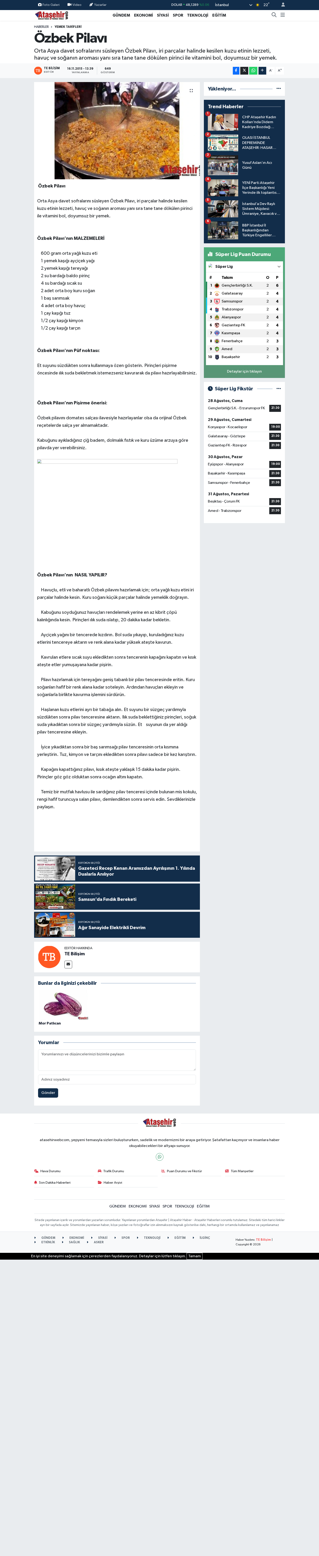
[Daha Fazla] (262, 71)
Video (77, 5)
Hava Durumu (50, 1171)
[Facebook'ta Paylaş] (236, 71)
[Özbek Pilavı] (117, 130)
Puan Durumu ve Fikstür (184, 1171)
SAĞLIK (74, 1242)
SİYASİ (163, 15)
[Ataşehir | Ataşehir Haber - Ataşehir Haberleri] (51, 15)
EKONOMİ (143, 15)
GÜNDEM (121, 15)
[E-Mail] (68, 964)
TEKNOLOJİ (197, 15)
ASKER (98, 1242)
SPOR (178, 15)
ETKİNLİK (48, 1242)
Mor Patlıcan (49, 1023)
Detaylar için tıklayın (244, 372)
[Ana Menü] (282, 15)
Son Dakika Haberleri (55, 1182)
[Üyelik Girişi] (281, 5)
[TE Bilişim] (49, 957)
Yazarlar (100, 5)
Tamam (194, 1256)
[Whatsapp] (159, 1157)
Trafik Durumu (113, 1171)
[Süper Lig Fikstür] (278, 389)
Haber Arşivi (113, 1182)
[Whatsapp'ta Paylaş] (253, 71)
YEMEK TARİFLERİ (68, 27)
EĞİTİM (219, 15)
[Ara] (274, 15)
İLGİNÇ (204, 1238)
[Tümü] (278, 89)
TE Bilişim (74, 954)
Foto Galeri (51, 5)
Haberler (41, 27)
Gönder (48, 1093)
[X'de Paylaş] (244, 71)
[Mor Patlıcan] (63, 1005)
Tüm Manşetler (242, 1171)
